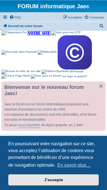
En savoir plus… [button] (74, 165)
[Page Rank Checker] (15, 76)
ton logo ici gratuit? (74, 76)
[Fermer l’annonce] (101, 86)
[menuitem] (15, 17)
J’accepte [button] (53, 179)
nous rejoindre (29, 125)
